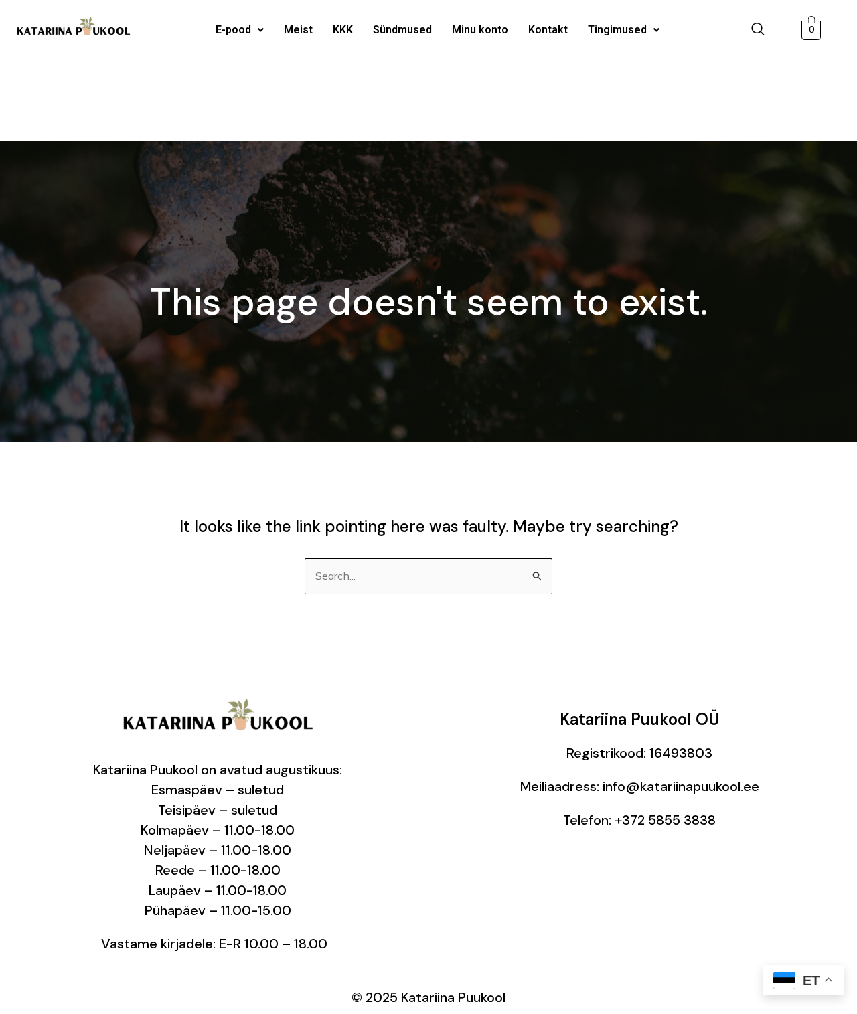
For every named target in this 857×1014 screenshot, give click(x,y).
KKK (343, 29)
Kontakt (548, 29)
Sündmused (402, 29)
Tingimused (617, 29)
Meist (298, 29)
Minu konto (480, 29)
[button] (240, 30)
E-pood (233, 29)
